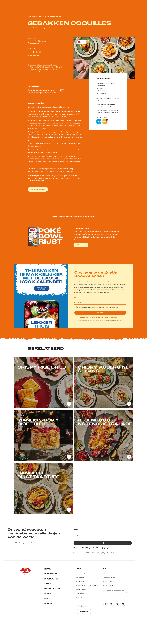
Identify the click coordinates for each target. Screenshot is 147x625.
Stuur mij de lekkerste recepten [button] (115, 590)
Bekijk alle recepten (37, 189)
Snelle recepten (80, 602)
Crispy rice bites (110, 104)
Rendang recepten (81, 589)
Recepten (34, 16)
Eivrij (32, 69)
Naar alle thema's (83, 611)
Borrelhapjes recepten (82, 606)
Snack (55, 65)
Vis (40, 67)
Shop (47, 599)
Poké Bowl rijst (109, 107)
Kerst (46, 69)
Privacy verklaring (108, 581)
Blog (47, 594)
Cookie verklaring (108, 585)
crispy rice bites (57, 107)
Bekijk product (81, 244)
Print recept (34, 55)
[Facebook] (105, 604)
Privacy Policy (106, 320)
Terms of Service (116, 320)
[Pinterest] (117, 604)
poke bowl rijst (39, 69)
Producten (51, 579)
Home (29, 16)
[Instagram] (111, 604)
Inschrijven (100, 312)
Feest (50, 69)
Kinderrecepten (80, 593)
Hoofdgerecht (47, 65)
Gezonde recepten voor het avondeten (87, 585)
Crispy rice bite (35, 71)
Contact (50, 604)
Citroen (39, 65)
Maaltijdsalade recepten (82, 598)
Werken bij (106, 573)
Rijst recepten (80, 577)
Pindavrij (59, 67)
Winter (55, 69)
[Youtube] (123, 604)
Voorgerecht (34, 67)
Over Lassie (52, 589)
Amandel (33, 65)
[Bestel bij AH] (98, 121)
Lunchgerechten (80, 581)
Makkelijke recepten (81, 573)
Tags (47, 584)
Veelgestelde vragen (109, 577)
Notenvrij (52, 67)
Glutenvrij (45, 67)
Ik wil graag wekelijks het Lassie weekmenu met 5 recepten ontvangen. (97, 307)
